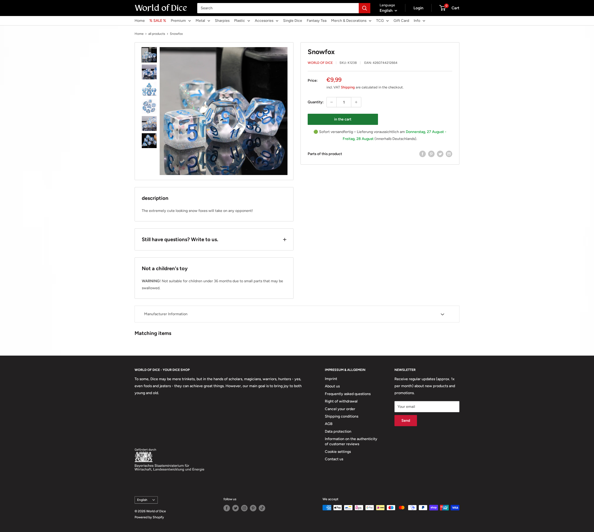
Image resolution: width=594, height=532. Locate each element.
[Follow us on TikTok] (262, 508)
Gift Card (401, 20)
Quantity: (316, 102)
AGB (329, 424)
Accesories (264, 20)
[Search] (364, 8)
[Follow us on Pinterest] (253, 508)
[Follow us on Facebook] (226, 508)
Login (418, 8)
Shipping (348, 87)
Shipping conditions (341, 416)
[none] (149, 54)
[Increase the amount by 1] (356, 102)
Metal (200, 20)
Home (140, 20)
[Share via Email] (449, 153)
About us (332, 386)
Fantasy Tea (316, 20)
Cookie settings (338, 451)
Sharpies (222, 20)
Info (417, 20)
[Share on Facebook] (422, 153)
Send (405, 420)
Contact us (334, 459)
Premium (178, 20)
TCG (380, 20)
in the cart (342, 119)
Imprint (331, 378)
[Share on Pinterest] (431, 153)
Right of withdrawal (341, 401)
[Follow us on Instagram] (244, 508)
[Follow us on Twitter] (235, 508)
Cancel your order (340, 409)
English (142, 500)
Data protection (338, 431)
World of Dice (320, 63)
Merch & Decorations (348, 20)
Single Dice (292, 20)
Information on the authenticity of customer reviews (351, 441)
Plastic (239, 20)
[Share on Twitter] (440, 153)
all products (156, 34)
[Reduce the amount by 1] (331, 102)
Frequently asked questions (348, 394)
